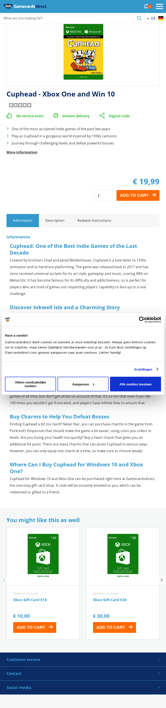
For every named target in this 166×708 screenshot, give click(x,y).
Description (54, 220)
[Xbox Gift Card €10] (43, 583)
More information (21, 152)
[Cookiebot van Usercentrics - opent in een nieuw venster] (142, 319)
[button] (161, 580)
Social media (18, 687)
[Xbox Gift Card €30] (122, 583)
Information (22, 220)
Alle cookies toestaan (136, 384)
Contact (14, 673)
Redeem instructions (94, 220)
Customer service (23, 659)
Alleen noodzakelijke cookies (30, 384)
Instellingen (143, 369)
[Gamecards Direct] (24, 6)
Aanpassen (80, 384)
